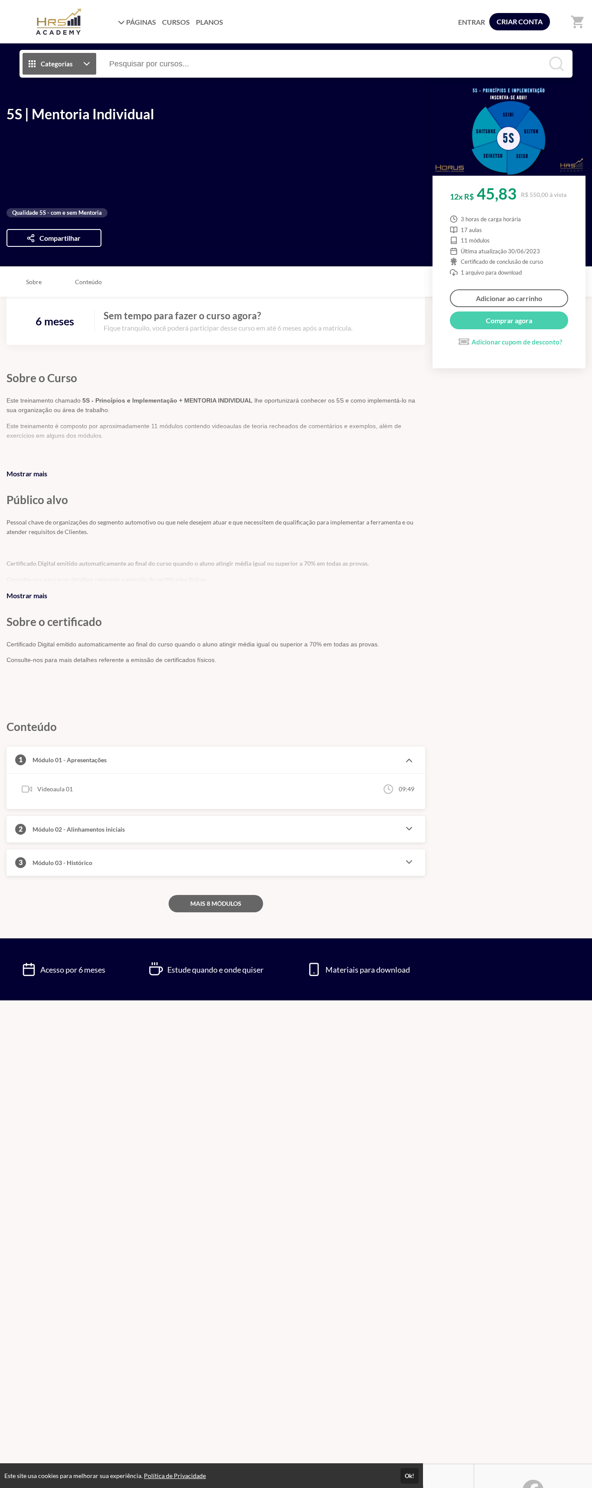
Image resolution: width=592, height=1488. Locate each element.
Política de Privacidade (175, 1475)
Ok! (409, 1475)
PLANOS (209, 22)
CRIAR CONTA (520, 21)
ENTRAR (471, 22)
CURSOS (176, 22)
